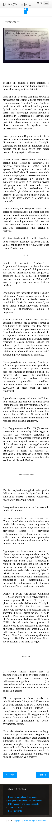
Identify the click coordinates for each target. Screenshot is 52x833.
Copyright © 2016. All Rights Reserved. (29, 821)
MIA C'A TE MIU (17, 4)
